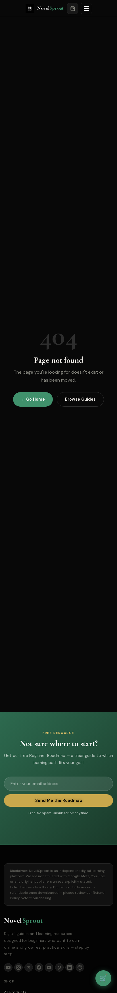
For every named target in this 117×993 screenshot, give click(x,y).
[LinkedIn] (69, 967)
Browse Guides (80, 399)
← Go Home (33, 399)
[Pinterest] (59, 967)
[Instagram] (18, 967)
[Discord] (49, 967)
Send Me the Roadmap (58, 800)
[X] (28, 967)
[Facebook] (39, 967)
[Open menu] (86, 8)
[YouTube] (8, 967)
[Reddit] (80, 967)
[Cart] (72, 8)
